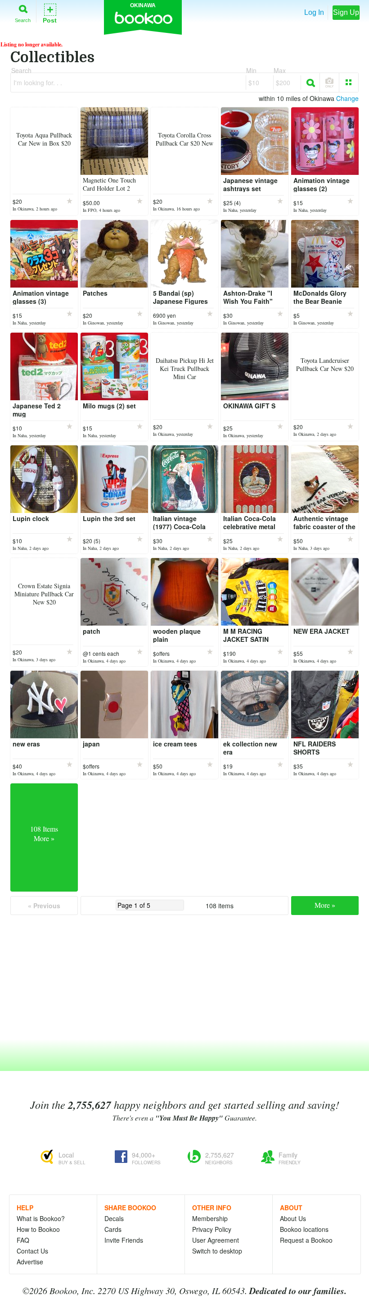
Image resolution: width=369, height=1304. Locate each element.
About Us (293, 1218)
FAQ (23, 1240)
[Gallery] (348, 82)
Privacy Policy (211, 1229)
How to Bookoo (38, 1229)
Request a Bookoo (306, 1240)
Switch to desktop (217, 1250)
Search (23, 20)
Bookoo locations (304, 1229)
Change (347, 98)
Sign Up (346, 12)
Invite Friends (123, 1240)
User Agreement (215, 1240)
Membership (210, 1218)
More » (325, 905)
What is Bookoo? (41, 1218)
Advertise (30, 1261)
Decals (114, 1218)
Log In (314, 12)
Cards (113, 1229)
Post (50, 13)
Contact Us (32, 1250)
